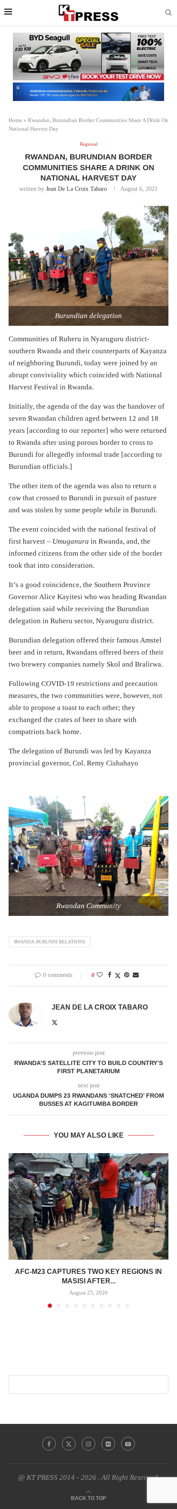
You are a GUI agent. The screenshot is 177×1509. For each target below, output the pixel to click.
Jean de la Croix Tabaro (76, 189)
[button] (16, 1230)
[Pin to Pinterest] (126, 975)
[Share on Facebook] (109, 975)
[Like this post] (100, 975)
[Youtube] (128, 1444)
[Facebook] (49, 1444)
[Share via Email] (136, 975)
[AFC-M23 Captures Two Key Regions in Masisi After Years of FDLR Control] (88, 1206)
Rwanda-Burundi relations (49, 941)
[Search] (168, 12)
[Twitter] (69, 1444)
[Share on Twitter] (118, 975)
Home (15, 120)
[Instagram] (88, 1444)
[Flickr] (108, 1444)
